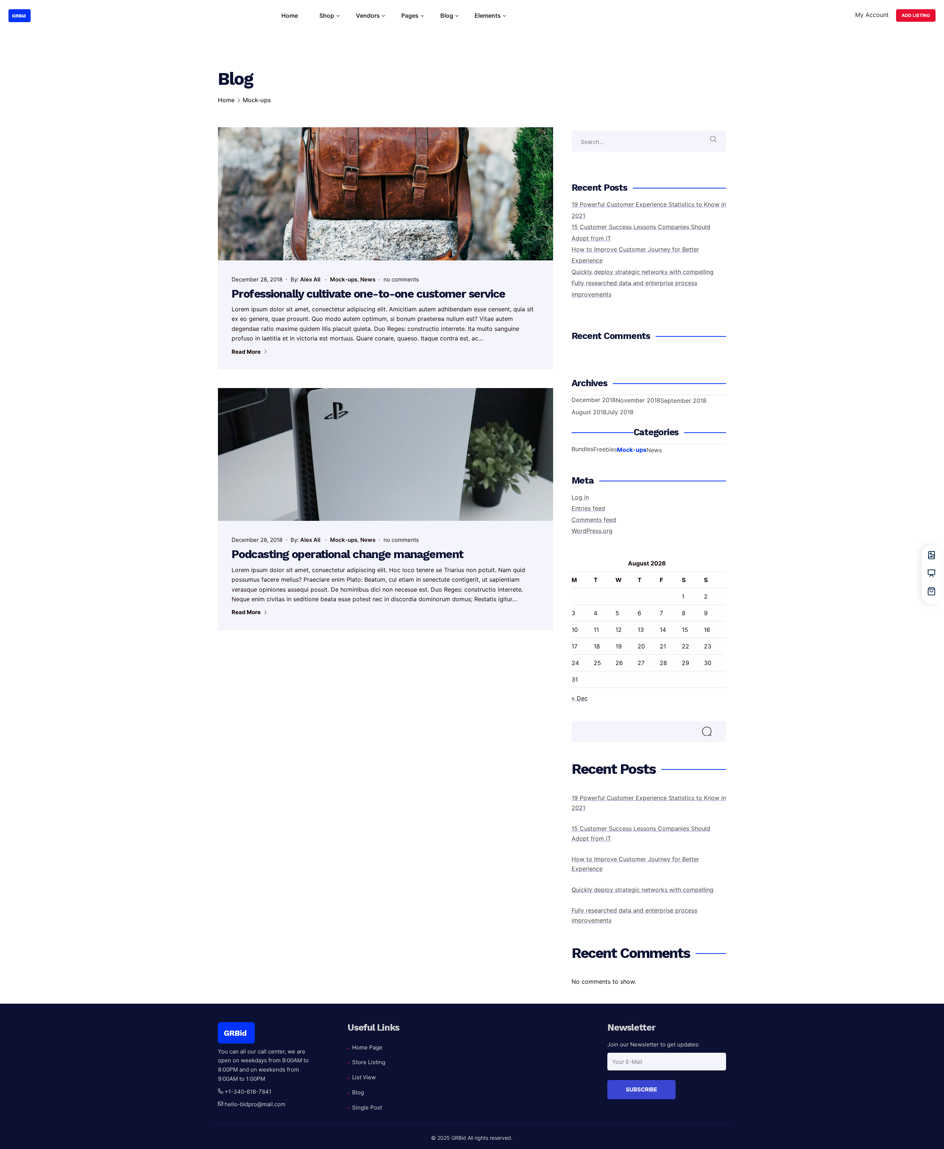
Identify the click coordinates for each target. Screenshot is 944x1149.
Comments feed (594, 519)
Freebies (605, 449)
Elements (488, 15)
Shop (326, 15)
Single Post (367, 1107)
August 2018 (589, 412)
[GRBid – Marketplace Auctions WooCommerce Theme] (19, 15)
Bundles (582, 449)
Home (289, 15)
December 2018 (594, 400)
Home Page (367, 1047)
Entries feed (588, 508)
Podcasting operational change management (348, 554)
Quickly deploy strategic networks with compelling (643, 272)
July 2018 (620, 412)
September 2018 (683, 400)
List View (364, 1077)
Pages (410, 15)
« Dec (580, 698)
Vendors (368, 15)
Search (715, 734)
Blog (446, 15)
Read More (247, 351)
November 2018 (638, 400)
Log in (580, 497)
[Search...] (714, 140)
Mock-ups (343, 279)
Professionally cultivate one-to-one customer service (368, 294)
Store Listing (368, 1062)
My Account (872, 14)
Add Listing (916, 15)
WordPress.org (592, 530)
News (367, 279)
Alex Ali (311, 279)
